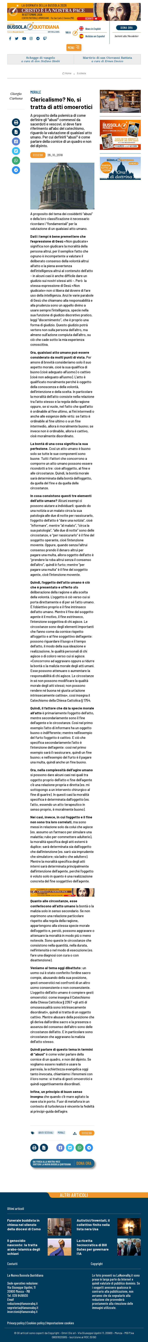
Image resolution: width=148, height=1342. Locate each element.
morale (61, 1132)
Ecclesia (81, 73)
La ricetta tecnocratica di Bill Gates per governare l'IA (93, 1247)
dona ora (127, 27)
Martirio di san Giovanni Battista (107, 57)
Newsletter (126, 36)
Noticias (95, 36)
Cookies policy (36, 1323)
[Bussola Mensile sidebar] (120, 135)
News (93, 28)
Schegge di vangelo (40, 57)
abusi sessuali (45, 1132)
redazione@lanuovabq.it (22, 1303)
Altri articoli (74, 1195)
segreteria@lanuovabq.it (22, 1307)
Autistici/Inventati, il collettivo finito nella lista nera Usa (93, 1224)
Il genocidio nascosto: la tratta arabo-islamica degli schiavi (23, 1247)
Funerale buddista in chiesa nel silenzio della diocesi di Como (24, 1224)
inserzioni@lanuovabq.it (22, 1311)
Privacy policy (16, 1323)
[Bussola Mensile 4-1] (120, 101)
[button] (74, 47)
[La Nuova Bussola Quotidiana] (33, 28)
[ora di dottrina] (120, 168)
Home (68, 73)
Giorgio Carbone (16, 96)
